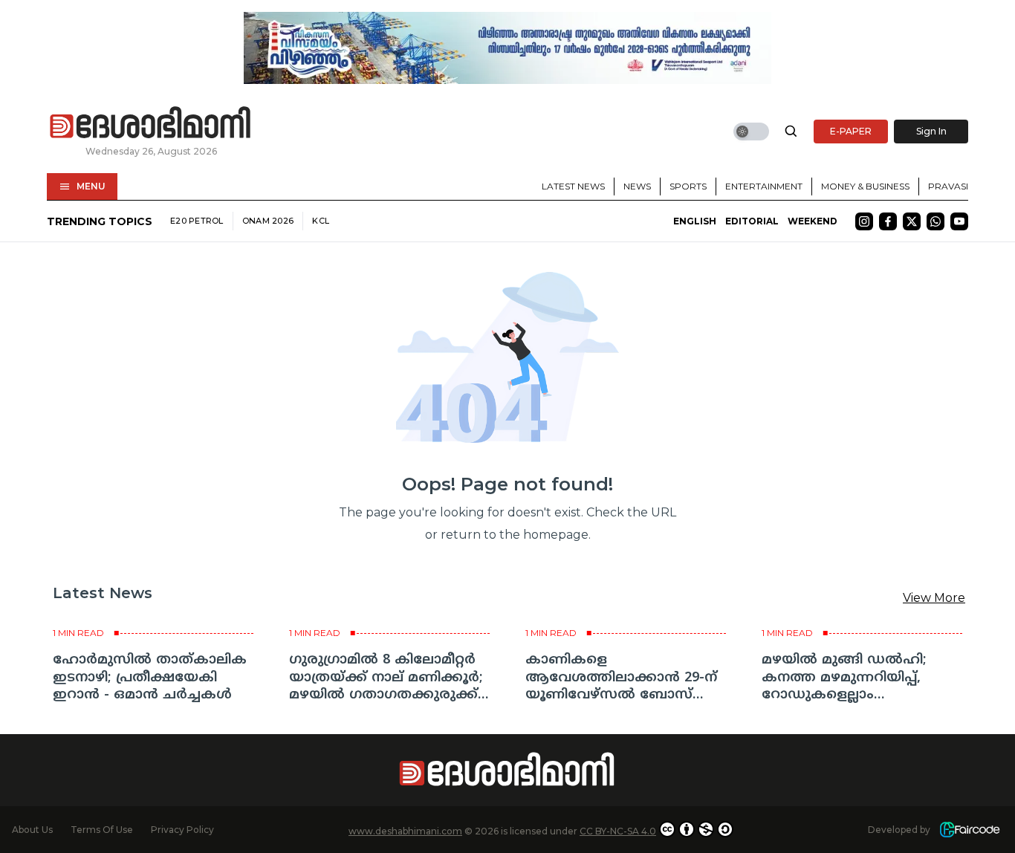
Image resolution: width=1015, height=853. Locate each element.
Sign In (931, 131)
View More (934, 598)
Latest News (573, 186)
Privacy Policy (182, 829)
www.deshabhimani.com (405, 831)
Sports (688, 186)
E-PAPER (851, 131)
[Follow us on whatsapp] (935, 221)
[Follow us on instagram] (864, 221)
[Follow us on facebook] (888, 221)
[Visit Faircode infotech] (969, 829)
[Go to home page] (151, 123)
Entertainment (763, 186)
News (637, 186)
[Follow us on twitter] (912, 221)
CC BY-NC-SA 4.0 (618, 831)
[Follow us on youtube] (959, 221)
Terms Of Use (102, 829)
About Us (32, 829)
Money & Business (865, 186)
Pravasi (948, 186)
